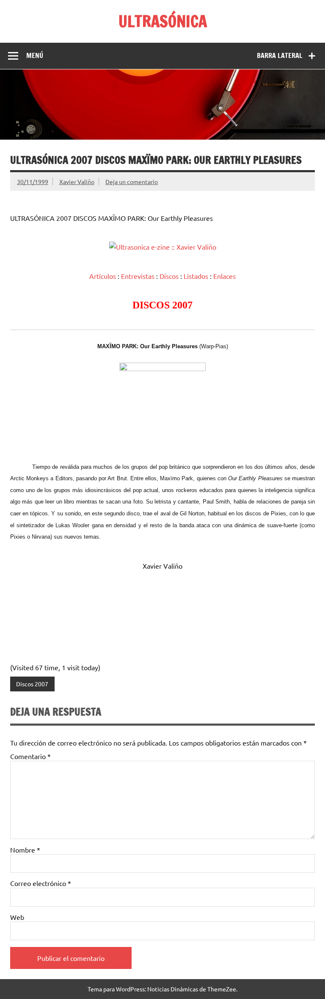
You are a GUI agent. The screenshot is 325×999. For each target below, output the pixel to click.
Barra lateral (280, 55)
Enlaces (224, 276)
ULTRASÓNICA (162, 21)
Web (17, 917)
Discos (169, 276)
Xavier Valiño (76, 181)
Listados (196, 276)
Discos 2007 (32, 684)
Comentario (30, 756)
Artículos (102, 276)
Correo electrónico (40, 883)
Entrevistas (137, 276)
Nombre (25, 849)
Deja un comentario (131, 181)
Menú (34, 55)
